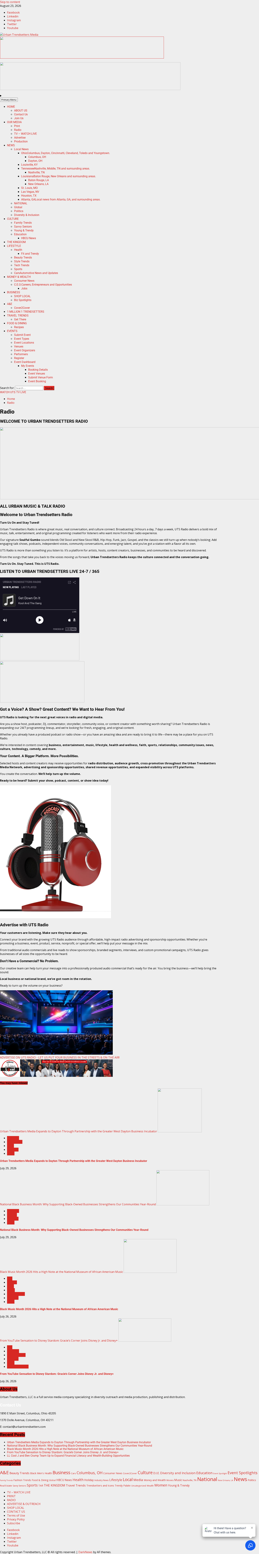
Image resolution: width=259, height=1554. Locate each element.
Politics (18, 211)
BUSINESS (13, 292)
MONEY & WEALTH (19, 277)
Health (18, 249)
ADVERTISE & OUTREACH (24, 1504)
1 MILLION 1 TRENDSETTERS (25, 311)
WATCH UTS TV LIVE (13, 392)
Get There (20, 319)
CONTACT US (16, 1512)
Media (138, 1480)
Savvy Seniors (23, 226)
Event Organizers (24, 350)
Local (10, 1146)
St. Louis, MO (29, 188)
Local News (21, 149)
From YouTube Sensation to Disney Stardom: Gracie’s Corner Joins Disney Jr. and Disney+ (59, 1340)
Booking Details (38, 369)
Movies (170, 1480)
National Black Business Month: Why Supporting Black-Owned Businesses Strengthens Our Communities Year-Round (78, 1204)
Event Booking (37, 381)
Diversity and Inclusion (178, 1473)
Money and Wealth (155, 1480)
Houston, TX (28, 195)
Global (18, 207)
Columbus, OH (37, 157)
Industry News (101, 1480)
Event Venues (36, 373)
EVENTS (12, 331)
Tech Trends (21, 265)
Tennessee (55, 168)
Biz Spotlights (22, 300)
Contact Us (21, 114)
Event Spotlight (220, 1473)
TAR (40, 1485)
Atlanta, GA (60, 199)
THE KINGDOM (16, 242)
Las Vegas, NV (30, 191)
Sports (18, 269)
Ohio (65, 153)
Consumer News (24, 280)
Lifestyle (115, 1480)
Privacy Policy (16, 1519)
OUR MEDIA (14, 122)
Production (21, 141)
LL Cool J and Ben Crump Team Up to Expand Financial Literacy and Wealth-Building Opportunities (68, 1455)
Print (17, 126)
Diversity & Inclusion (26, 215)
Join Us (18, 118)
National (12, 1150)
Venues (18, 346)
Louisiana (58, 176)
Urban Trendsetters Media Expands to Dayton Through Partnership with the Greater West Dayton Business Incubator (78, 1131)
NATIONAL (20, 203)
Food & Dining (40, 1480)
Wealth (150, 1485)
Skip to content (10, 2)
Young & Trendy (24, 230)
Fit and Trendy (30, 253)
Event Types (21, 338)
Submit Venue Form (40, 377)
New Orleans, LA (38, 184)
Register (19, 358)
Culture (12, 1215)
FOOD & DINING (17, 323)
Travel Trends (76, 1485)
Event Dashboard (24, 362)
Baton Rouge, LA (38, 180)
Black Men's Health (41, 1473)
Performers (21, 354)
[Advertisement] (82, 57)
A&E (9, 304)
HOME (11, 106)
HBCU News (28, 238)
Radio (17, 130)
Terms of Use (16, 1515)
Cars (36, 273)
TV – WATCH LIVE (25, 133)
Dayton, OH (35, 160)
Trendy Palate (123, 1485)
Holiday (89, 1480)
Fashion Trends (22, 1480)
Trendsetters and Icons (100, 1485)
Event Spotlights (242, 1472)
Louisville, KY (29, 164)
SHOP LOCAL (22, 296)
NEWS (11, 145)
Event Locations (24, 342)
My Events (27, 365)
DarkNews (85, 1552)
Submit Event (22, 335)
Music (11, 1290)
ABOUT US (20, 110)
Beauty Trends (23, 257)
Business (13, 1138)
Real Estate (6, 1485)
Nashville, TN (36, 172)
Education (20, 234)
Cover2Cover (22, 307)
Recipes (19, 327)
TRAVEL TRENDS (18, 315)
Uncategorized (138, 1485)
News (10, 1153)
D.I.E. (156, 1473)
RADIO (11, 1500)
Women (160, 1485)
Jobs (24, 288)
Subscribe (13, 1523)
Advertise (20, 137)
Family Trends (23, 222)
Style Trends (21, 261)
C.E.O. (43, 284)
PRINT (11, 1496)
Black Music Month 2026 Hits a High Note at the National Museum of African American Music (61, 1272)
